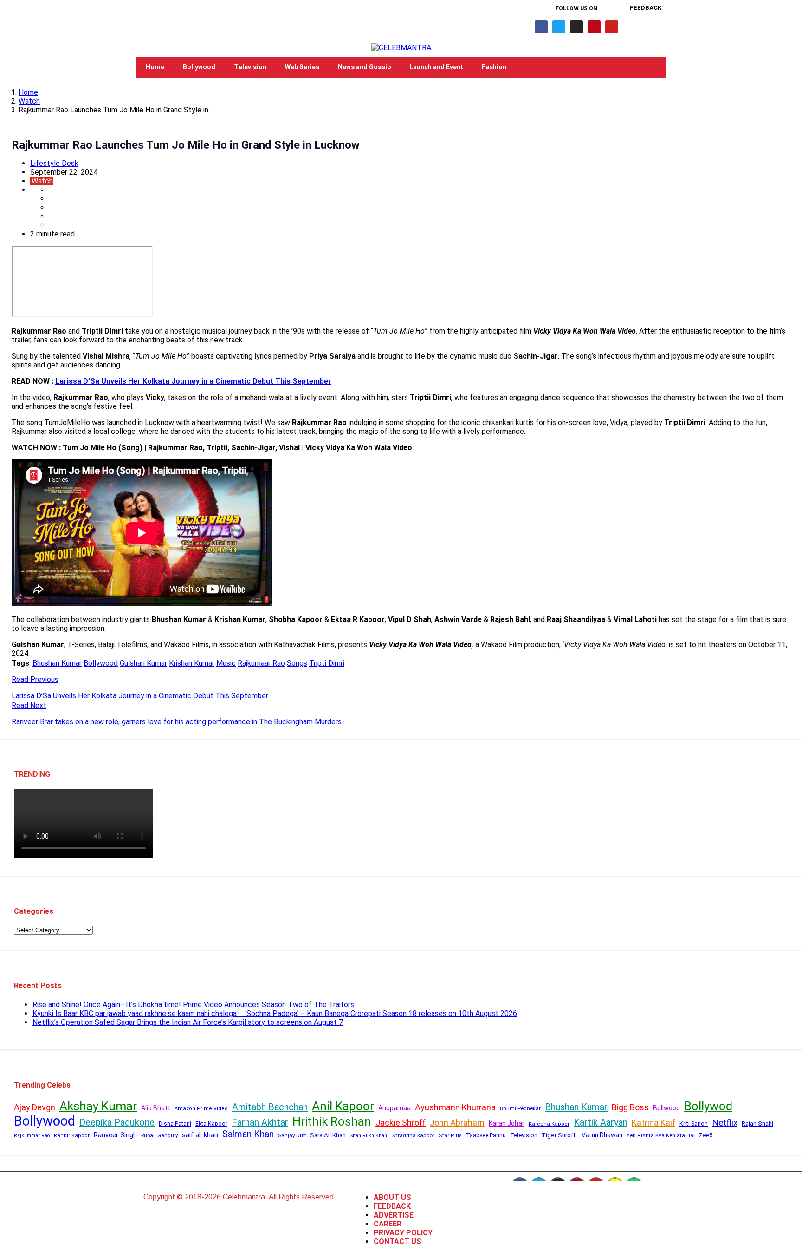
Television (250, 67)
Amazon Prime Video (201, 1109)
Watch (29, 101)
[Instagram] (576, 26)
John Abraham (457, 1122)
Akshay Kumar (98, 1106)
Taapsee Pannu (486, 1135)
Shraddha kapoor (412, 1135)
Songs (297, 663)
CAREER (387, 1223)
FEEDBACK (392, 1206)
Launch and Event (436, 67)
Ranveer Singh (115, 1135)
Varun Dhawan (602, 1135)
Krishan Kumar (191, 663)
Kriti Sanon (693, 1123)
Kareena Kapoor (549, 1124)
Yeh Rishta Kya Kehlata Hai (661, 1135)
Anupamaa (394, 1108)
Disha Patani (175, 1123)
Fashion (494, 67)
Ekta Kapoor (211, 1123)
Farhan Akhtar (260, 1122)
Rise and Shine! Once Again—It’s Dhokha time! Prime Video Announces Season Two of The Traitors (193, 1004)
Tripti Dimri (326, 663)
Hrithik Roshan (331, 1121)
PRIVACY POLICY (403, 1232)
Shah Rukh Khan (368, 1136)
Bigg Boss (630, 1107)
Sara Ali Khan (328, 1135)
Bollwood (666, 1108)
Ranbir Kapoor (72, 1136)
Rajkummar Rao (32, 1136)
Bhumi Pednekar (520, 1109)
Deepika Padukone (117, 1122)
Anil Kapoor (343, 1106)
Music (226, 663)
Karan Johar (506, 1123)
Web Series (302, 67)
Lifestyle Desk (54, 163)
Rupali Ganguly (159, 1135)
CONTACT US (397, 1241)
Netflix (724, 1122)
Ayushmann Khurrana (455, 1107)
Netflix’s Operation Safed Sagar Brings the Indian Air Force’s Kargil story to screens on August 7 (187, 1022)
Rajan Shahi (757, 1123)
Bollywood (199, 67)
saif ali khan (200, 1135)
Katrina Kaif (653, 1122)
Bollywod (708, 1106)
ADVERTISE (394, 1215)
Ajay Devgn (34, 1107)
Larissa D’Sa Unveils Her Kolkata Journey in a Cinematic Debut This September (193, 381)
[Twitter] (558, 26)
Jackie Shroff (400, 1122)
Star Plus (450, 1136)
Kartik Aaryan (600, 1122)
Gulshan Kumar (143, 663)
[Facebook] (541, 26)
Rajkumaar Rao (261, 663)
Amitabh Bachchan (270, 1107)
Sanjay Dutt (292, 1135)
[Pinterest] (594, 26)
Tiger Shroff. (559, 1135)
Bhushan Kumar (57, 663)
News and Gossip (364, 67)
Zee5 (705, 1135)
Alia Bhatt (155, 1108)
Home (155, 67)
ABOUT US (392, 1197)
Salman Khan (248, 1134)
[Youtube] (611, 26)
